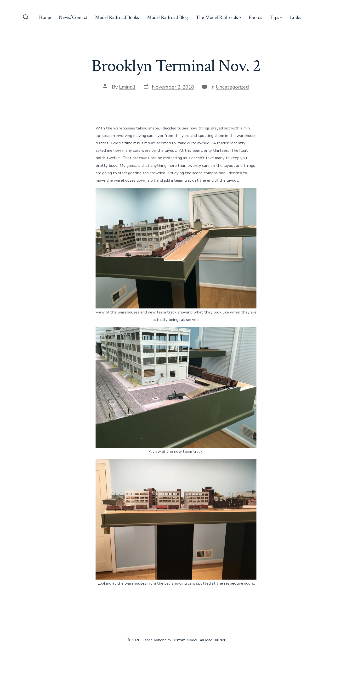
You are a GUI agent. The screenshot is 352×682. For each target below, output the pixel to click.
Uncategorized (232, 87)
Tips (274, 17)
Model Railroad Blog (167, 17)
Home (45, 17)
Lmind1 (127, 87)
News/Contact (73, 17)
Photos (255, 17)
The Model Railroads (217, 17)
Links (295, 17)
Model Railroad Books (117, 17)
